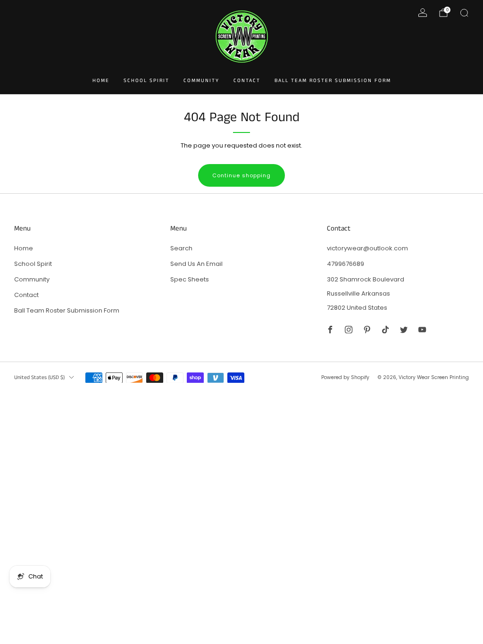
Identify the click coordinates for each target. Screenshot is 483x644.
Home (100, 80)
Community (201, 80)
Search (181, 248)
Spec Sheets (189, 279)
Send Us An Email (196, 263)
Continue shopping (241, 175)
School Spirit (146, 80)
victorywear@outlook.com (367, 248)
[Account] (422, 12)
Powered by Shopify (345, 377)
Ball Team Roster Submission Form (333, 80)
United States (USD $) (39, 377)
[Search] (464, 12)
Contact (246, 80)
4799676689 (345, 263)
